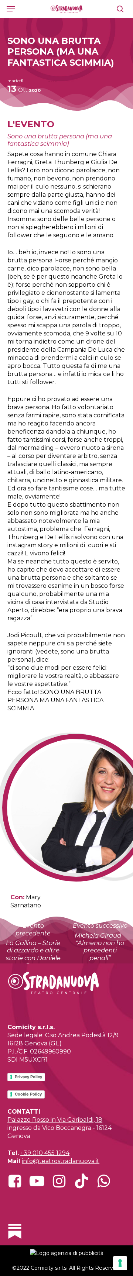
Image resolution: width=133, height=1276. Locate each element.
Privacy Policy (28, 1076)
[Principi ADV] (66, 1256)
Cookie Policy (28, 1094)
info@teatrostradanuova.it (60, 1161)
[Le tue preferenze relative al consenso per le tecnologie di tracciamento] (120, 1263)
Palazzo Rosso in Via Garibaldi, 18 (54, 1119)
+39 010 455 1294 (44, 1152)
